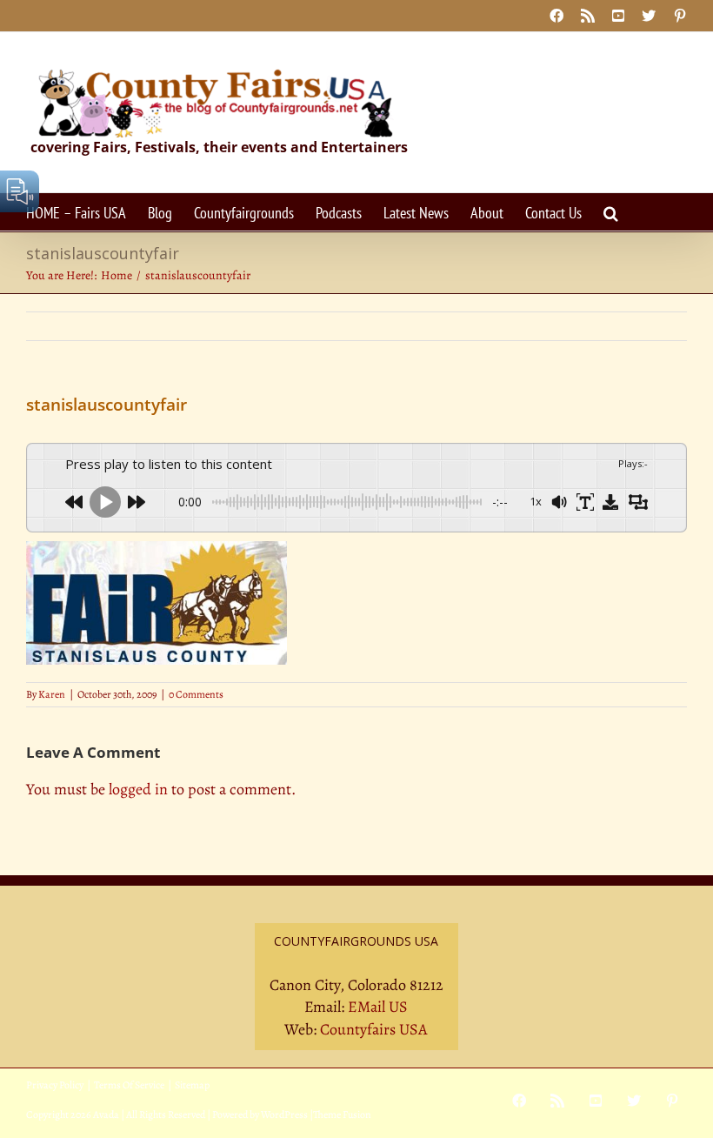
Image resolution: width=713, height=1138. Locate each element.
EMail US (378, 1006)
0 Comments (196, 694)
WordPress (284, 1114)
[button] (610, 212)
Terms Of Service (129, 1085)
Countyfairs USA (374, 1029)
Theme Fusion (342, 1114)
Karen (51, 694)
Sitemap (192, 1085)
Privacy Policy (54, 1085)
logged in (138, 789)
